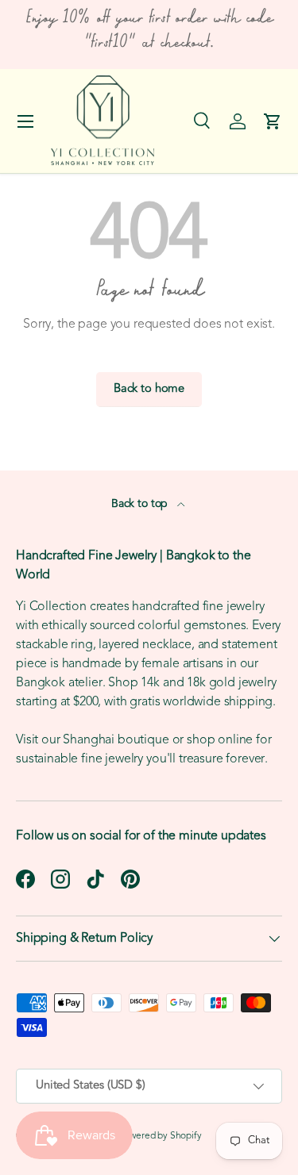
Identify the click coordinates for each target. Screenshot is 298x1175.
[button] (272, 121)
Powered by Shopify (160, 1136)
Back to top (141, 504)
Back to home (149, 389)
